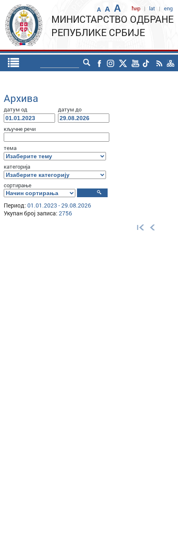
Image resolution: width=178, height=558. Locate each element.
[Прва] (139, 227)
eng (168, 8)
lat (152, 8)
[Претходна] (152, 227)
